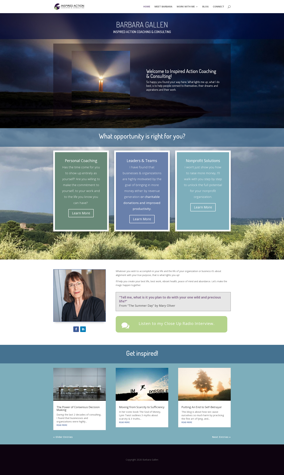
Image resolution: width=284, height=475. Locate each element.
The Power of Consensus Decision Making (78, 408)
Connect (218, 6)
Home (146, 6)
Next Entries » (221, 437)
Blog (205, 6)
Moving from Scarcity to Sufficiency (142, 407)
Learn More (81, 213)
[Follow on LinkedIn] (83, 329)
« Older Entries (63, 437)
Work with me (186, 6)
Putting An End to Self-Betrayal (201, 407)
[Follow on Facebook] (76, 329)
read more (62, 425)
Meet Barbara (163, 6)
